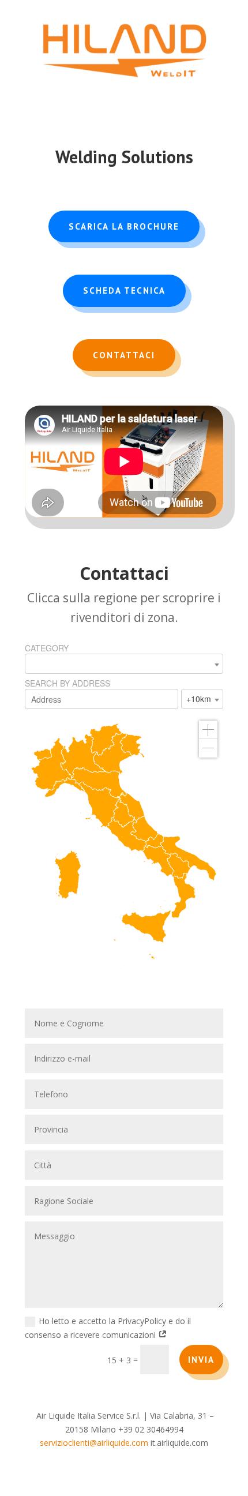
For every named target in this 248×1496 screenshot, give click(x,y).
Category (47, 647)
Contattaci (124, 355)
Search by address (67, 683)
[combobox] (124, 664)
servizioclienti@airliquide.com (94, 1442)
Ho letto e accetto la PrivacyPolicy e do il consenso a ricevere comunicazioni (108, 1327)
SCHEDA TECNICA (124, 290)
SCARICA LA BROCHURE (124, 226)
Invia (201, 1359)
